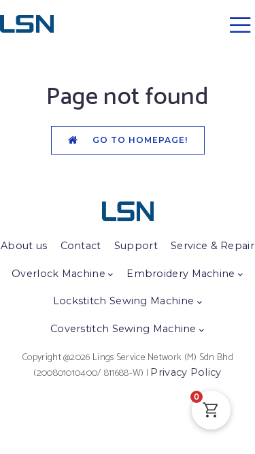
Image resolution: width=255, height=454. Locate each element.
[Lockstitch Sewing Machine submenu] (200, 302)
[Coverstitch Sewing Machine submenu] (202, 330)
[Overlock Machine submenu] (110, 274)
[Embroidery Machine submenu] (240, 274)
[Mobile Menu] (240, 24)
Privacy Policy (185, 372)
